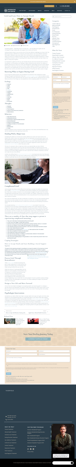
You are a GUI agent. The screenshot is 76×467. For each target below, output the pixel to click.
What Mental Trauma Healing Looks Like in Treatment (20, 321)
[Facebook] (30, 449)
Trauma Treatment (56, 53)
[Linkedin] (33, 449)
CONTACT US (67, 10)
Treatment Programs (56, 41)
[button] (56, 6)
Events (53, 30)
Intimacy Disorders (56, 33)
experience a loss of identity (11, 144)
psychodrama (12, 303)
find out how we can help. (11, 306)
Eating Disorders (55, 28)
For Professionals (56, 31)
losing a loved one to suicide (25, 154)
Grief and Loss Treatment (57, 62)
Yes (54, 94)
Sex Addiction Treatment (57, 59)
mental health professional (37, 299)
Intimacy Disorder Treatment (58, 61)
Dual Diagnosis (55, 27)
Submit (55, 107)
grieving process (28, 139)
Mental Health (7, 45)
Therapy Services (55, 39)
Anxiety (9, 90)
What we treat (9, 427)
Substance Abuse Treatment (58, 57)
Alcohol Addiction (56, 23)
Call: (64, 6)
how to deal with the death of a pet (23, 205)
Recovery (54, 36)
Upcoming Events (56, 44)
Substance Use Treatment (47, 462)
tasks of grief (11, 262)
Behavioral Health (56, 25)
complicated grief (15, 190)
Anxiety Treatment (56, 64)
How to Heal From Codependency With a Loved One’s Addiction (44, 321)
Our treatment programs (35, 427)
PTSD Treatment (56, 68)
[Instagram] (28, 449)
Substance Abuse (55, 38)
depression (25, 229)
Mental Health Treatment (57, 55)
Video (53, 46)
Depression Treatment (57, 66)
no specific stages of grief (32, 76)
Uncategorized (55, 43)
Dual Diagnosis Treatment (58, 70)
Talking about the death (41, 252)
